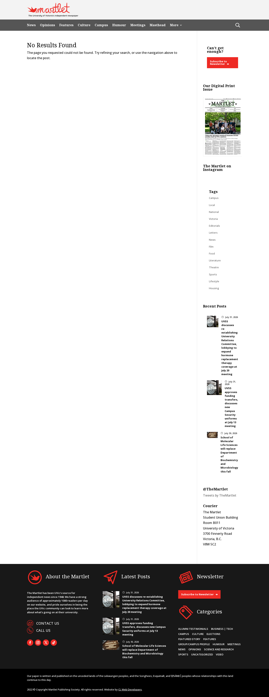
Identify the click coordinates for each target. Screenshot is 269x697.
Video (219, 654)
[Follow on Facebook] (30, 642)
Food (212, 253)
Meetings (137, 25)
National (214, 212)
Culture (84, 25)
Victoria (213, 219)
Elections (213, 634)
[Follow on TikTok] (54, 642)
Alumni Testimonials (193, 629)
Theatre (214, 267)
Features (66, 25)
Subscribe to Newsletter (218, 63)
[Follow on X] (46, 642)
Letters (213, 232)
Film (211, 246)
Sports (213, 274)
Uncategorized (202, 654)
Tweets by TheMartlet (219, 495)
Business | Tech (222, 629)
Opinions (47, 25)
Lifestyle (214, 281)
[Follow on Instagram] (38, 642)
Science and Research (219, 649)
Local (212, 205)
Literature (215, 260)
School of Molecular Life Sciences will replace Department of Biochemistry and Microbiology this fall (144, 651)
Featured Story (189, 639)
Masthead (158, 25)
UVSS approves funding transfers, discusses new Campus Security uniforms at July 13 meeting (144, 628)
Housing (214, 288)
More (174, 25)
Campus (101, 25)
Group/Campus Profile (194, 644)
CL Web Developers (130, 689)
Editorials (214, 225)
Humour (119, 25)
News (31, 25)
